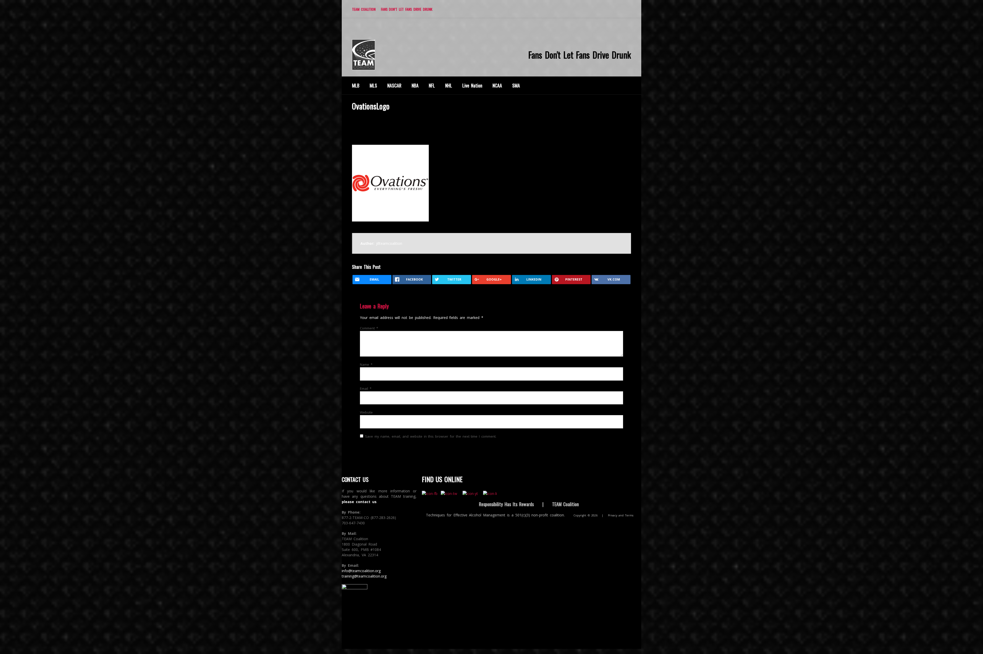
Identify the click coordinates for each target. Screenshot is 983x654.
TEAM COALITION (364, 9)
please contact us (359, 501)
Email (365, 388)
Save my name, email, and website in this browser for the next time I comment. (430, 436)
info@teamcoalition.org (361, 570)
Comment (369, 328)
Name (366, 364)
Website (366, 412)
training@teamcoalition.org (364, 576)
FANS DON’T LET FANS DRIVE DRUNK (406, 9)
